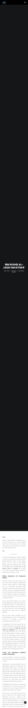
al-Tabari (8, 568)
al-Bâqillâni (15, 568)
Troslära (14, 270)
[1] (6, 666)
